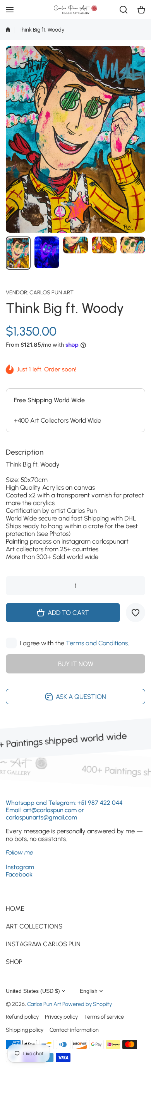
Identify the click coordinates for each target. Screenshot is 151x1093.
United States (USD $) (33, 991)
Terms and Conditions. (97, 643)
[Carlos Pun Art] (75, 9)
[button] (141, 9)
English (89, 991)
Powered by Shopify (87, 1004)
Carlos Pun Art (51, 292)
